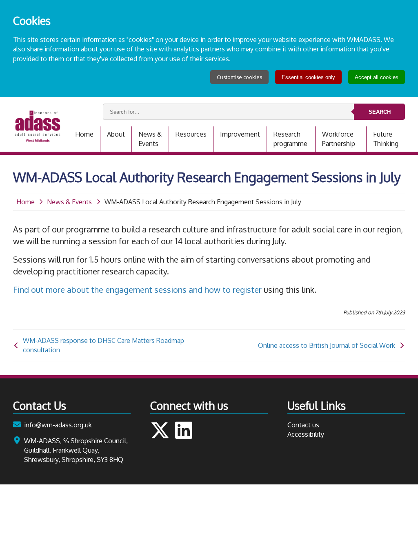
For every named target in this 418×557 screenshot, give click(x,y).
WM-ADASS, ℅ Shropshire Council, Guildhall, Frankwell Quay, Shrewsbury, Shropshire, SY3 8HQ (76, 450)
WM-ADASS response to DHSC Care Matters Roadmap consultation (103, 345)
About (116, 134)
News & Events (150, 139)
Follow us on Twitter (160, 430)
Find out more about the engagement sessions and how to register (137, 289)
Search (380, 112)
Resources (191, 134)
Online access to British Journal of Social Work (326, 345)
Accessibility (305, 434)
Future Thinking (385, 139)
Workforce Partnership (338, 139)
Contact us (303, 425)
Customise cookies (239, 77)
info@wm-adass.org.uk (58, 425)
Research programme (290, 139)
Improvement (240, 134)
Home (84, 134)
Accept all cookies (376, 77)
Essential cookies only (308, 77)
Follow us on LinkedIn (183, 430)
